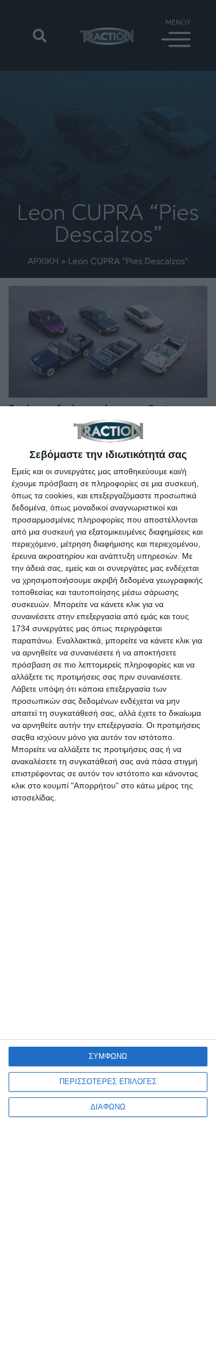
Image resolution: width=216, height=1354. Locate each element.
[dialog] (108, 880)
